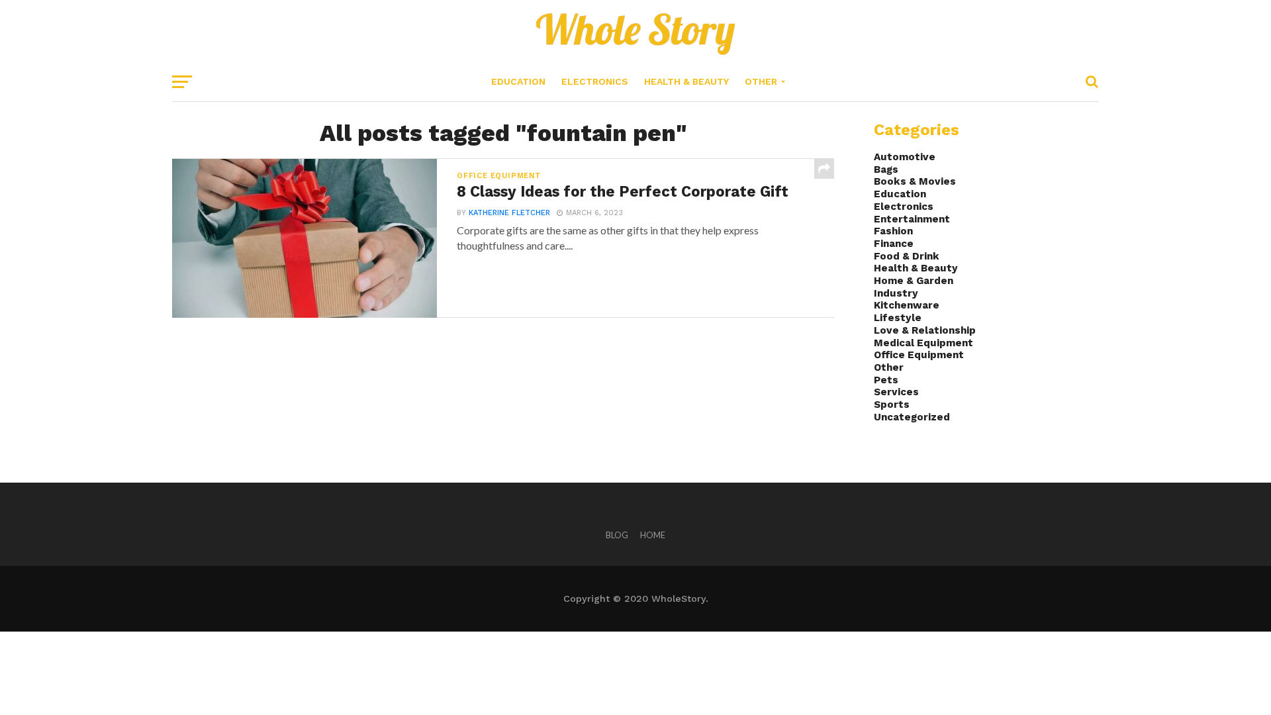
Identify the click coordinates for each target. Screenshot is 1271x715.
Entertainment (912, 219)
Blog (617, 535)
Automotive (904, 157)
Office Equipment (919, 355)
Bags (886, 169)
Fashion (893, 231)
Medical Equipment (923, 343)
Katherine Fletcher (509, 213)
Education (518, 81)
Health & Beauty (686, 81)
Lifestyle (897, 318)
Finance (894, 244)
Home (652, 535)
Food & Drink (906, 256)
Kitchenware (906, 305)
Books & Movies (915, 181)
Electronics (594, 81)
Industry (896, 293)
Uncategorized (912, 417)
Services (896, 392)
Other (761, 81)
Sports (892, 404)
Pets (886, 380)
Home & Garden (913, 281)
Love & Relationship (925, 330)
